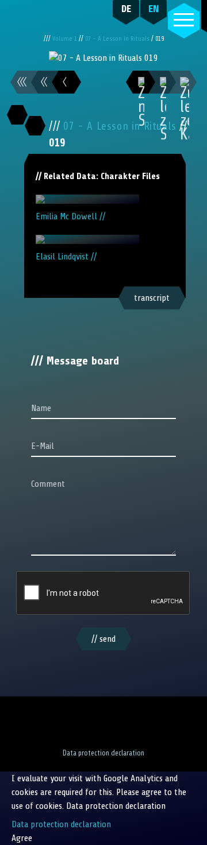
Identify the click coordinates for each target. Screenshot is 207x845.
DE (126, 8)
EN (153, 8)
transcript (152, 298)
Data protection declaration (103, 753)
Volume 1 (65, 38)
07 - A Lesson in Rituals (118, 38)
